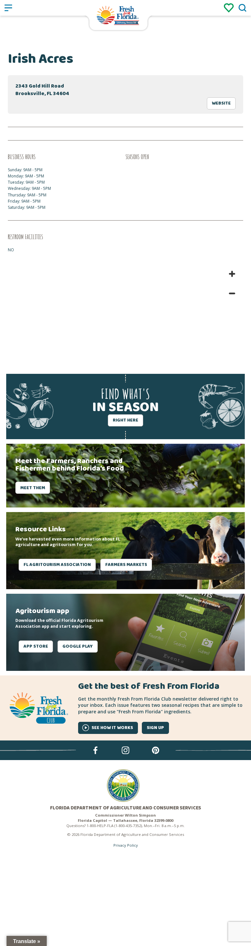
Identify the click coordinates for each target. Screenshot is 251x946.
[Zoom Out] (232, 293)
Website (221, 103)
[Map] (125, 312)
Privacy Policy (125, 845)
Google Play (77, 646)
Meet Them (32, 487)
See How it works (112, 727)
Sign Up (155, 727)
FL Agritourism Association (57, 564)
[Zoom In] (232, 274)
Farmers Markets (126, 564)
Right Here (125, 420)
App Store (36, 646)
